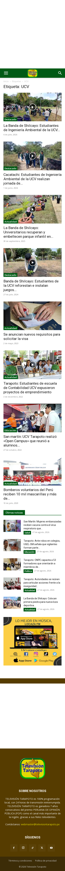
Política (28, 571)
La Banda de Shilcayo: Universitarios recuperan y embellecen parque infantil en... (28, 232)
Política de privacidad (46, 860)
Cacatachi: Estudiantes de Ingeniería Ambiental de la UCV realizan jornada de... (32, 179)
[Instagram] (23, 847)
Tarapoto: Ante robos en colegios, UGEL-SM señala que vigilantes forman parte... (42, 544)
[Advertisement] (32, 34)
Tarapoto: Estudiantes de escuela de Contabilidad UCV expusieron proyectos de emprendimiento (30, 387)
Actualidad (11, 221)
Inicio (6, 81)
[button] (5, 73)
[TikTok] (32, 847)
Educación (10, 430)
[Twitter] (41, 847)
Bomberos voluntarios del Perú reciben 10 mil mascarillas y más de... (30, 494)
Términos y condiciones (20, 860)
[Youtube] (51, 847)
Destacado (10, 119)
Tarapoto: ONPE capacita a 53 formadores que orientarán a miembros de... (40, 563)
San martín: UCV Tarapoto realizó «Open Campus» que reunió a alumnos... (30, 441)
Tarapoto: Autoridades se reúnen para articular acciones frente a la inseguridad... (42, 583)
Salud (27, 532)
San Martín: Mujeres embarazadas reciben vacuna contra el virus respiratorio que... (42, 525)
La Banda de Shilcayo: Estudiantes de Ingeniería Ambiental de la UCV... (31, 128)
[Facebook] (13, 847)
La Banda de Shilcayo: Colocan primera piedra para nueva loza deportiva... (41, 602)
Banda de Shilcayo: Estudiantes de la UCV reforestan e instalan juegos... (31, 285)
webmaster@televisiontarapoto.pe (40, 824)
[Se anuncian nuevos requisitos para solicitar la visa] (32, 315)
